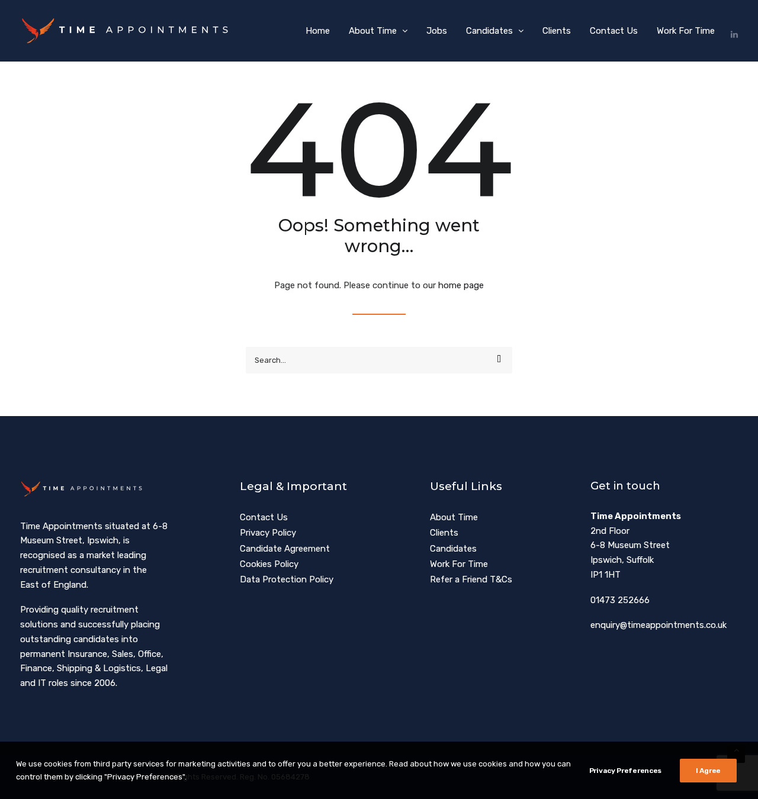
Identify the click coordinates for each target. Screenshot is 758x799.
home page (461, 285)
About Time (373, 30)
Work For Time (686, 30)
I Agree (708, 770)
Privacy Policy (268, 532)
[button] (734, 31)
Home (318, 30)
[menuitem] (317, 31)
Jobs (436, 30)
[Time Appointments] (128, 31)
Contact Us (614, 30)
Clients (556, 30)
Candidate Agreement (285, 548)
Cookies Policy (269, 564)
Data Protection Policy (286, 579)
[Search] (379, 360)
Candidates (489, 30)
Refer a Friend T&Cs (471, 579)
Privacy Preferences (625, 770)
